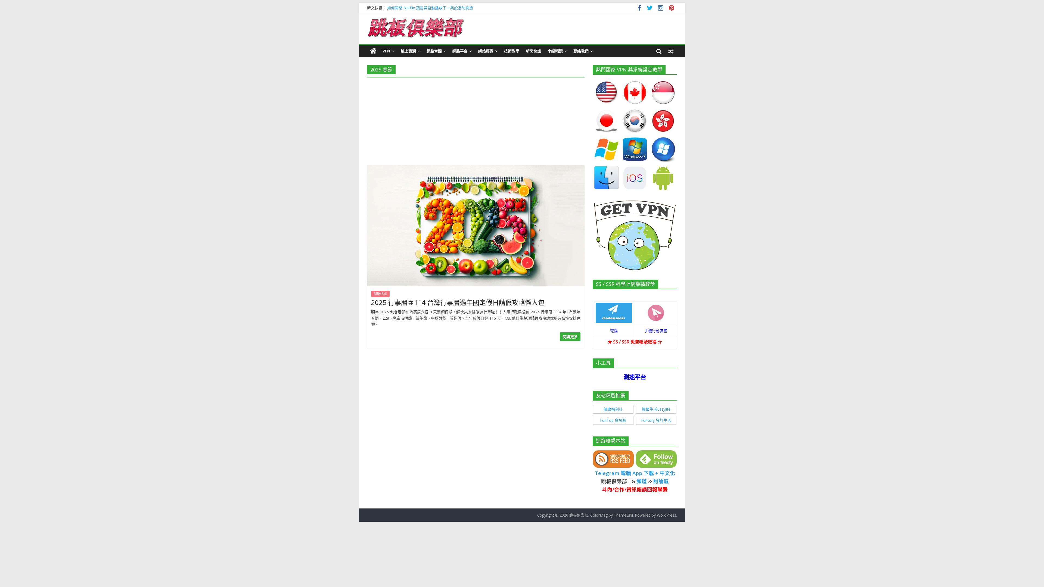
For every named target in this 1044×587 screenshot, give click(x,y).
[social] (639, 8)
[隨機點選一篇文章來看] (671, 51)
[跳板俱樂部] (416, 19)
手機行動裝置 (655, 330)
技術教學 (511, 51)
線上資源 (408, 51)
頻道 (641, 481)
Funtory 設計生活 (656, 420)
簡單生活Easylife (656, 409)
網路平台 (460, 51)
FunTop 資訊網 (613, 420)
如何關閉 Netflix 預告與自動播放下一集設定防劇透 (430, 7)
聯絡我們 (581, 51)
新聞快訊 (533, 51)
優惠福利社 (613, 409)
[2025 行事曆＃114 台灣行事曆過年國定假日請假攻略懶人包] (476, 168)
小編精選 (555, 51)
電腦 (614, 330)
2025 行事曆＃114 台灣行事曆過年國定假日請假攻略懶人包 (458, 302)
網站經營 (485, 51)
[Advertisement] (476, 120)
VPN (386, 51)
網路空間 (434, 51)
